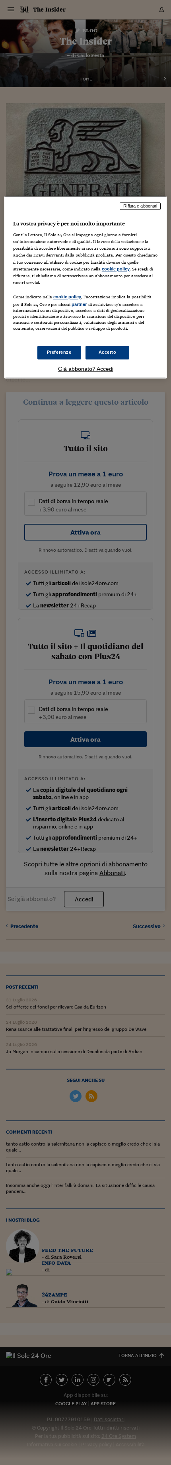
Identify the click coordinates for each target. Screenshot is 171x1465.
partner (79, 304)
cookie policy (116, 268)
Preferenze (59, 352)
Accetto (108, 352)
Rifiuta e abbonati (140, 206)
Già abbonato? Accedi (85, 369)
